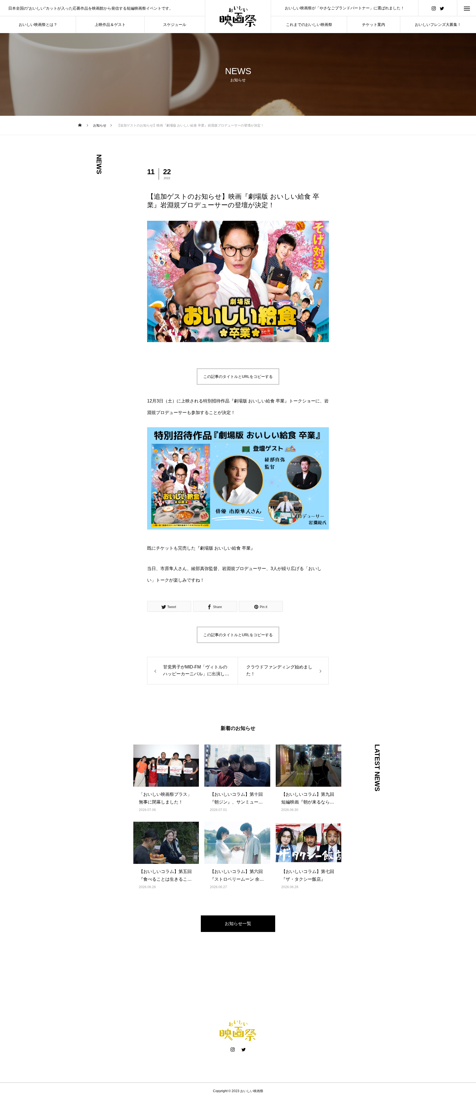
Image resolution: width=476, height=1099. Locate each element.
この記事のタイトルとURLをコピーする (238, 376)
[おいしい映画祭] (238, 16)
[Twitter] (442, 8)
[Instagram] (433, 8)
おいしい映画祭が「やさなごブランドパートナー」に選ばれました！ (344, 8)
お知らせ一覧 (238, 923)
